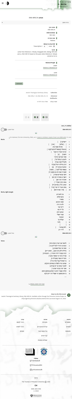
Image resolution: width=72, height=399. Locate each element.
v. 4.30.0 (36, 391)
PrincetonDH (37, 365)
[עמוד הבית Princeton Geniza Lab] (42, 352)
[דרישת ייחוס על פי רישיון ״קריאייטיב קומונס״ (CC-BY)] (36, 386)
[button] (64, 5)
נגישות (36, 378)
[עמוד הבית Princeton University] (36, 396)
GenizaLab (36, 361)
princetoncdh (37, 370)
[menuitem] (67, 322)
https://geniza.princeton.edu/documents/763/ (35, 299)
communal (19, 83)
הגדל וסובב (11, 129)
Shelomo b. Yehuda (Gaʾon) (50, 67)
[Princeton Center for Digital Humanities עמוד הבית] (30, 351)
